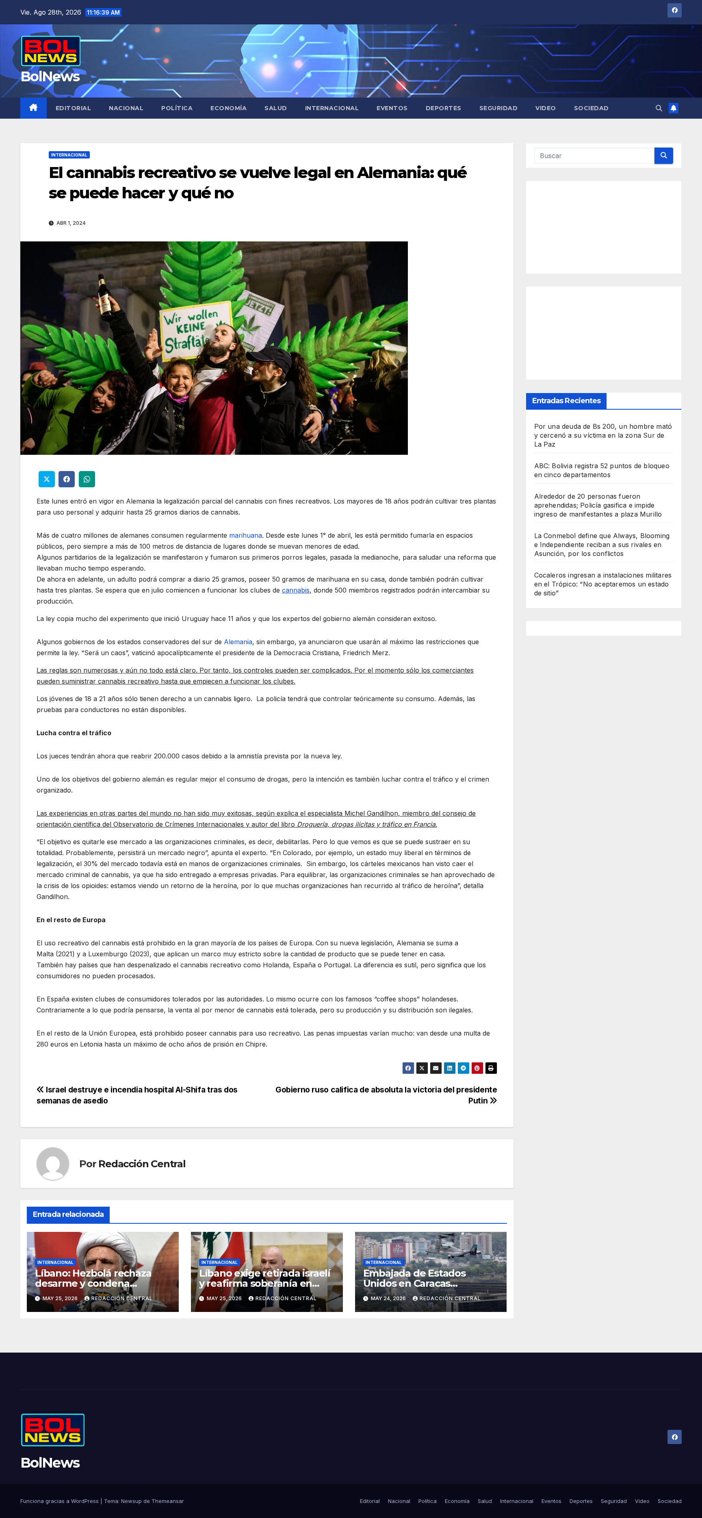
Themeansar (168, 1501)
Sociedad (591, 108)
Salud (275, 108)
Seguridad (498, 108)
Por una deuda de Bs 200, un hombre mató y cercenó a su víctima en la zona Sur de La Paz (603, 436)
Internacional (332, 108)
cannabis (296, 590)
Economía (228, 108)
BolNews (49, 76)
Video (545, 108)
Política (177, 108)
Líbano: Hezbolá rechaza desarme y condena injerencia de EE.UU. (93, 1283)
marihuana (245, 535)
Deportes (444, 108)
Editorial (73, 108)
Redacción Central (142, 1164)
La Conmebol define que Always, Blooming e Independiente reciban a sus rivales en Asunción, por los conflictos (602, 545)
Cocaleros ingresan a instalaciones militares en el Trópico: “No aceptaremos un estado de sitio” (603, 584)
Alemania (238, 642)
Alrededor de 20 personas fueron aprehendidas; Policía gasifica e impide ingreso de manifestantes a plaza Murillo (598, 506)
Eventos (392, 108)
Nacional (126, 108)
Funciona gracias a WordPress (60, 1501)
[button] (659, 108)
